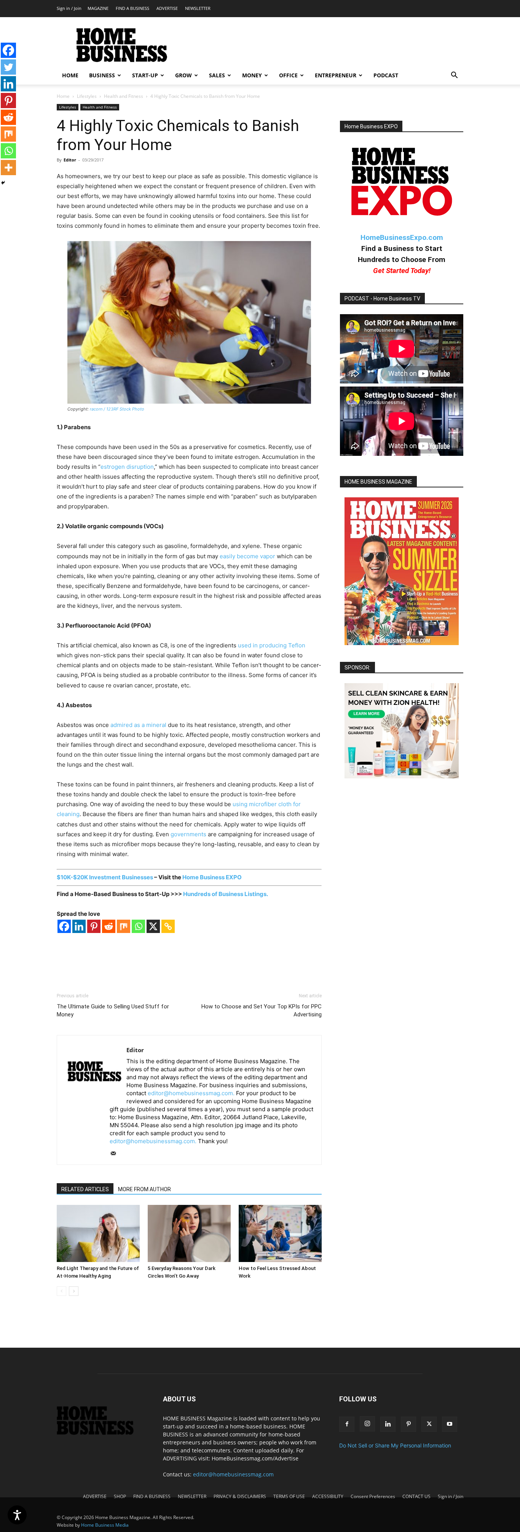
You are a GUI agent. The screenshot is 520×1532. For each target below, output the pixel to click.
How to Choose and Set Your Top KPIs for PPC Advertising (261, 1010)
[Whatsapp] (138, 926)
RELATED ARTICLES (85, 1189)
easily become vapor (247, 556)
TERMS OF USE (289, 1496)
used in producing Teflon (271, 645)
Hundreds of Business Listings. (225, 894)
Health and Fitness (123, 96)
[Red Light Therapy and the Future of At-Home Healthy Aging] (98, 1233)
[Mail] (116, 1153)
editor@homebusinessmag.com (233, 1474)
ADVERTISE (167, 8)
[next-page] (73, 1291)
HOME (70, 75)
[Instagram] (367, 1423)
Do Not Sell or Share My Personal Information (395, 1445)
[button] (454, 76)
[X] (153, 926)
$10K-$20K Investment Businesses (105, 877)
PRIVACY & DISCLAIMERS (240, 1496)
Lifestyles (87, 96)
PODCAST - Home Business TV (382, 299)
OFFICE (288, 75)
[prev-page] (61, 1291)
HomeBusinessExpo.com (401, 237)
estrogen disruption (127, 466)
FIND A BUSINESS (132, 8)
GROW (183, 75)
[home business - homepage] (101, 1433)
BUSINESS (102, 75)
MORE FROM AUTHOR (144, 1189)
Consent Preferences (373, 1496)
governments (188, 834)
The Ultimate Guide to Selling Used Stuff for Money (113, 1010)
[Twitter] (8, 67)
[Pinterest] (93, 926)
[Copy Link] (168, 926)
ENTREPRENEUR (335, 75)
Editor (70, 160)
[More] (8, 167)
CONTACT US (416, 1496)
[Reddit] (108, 926)
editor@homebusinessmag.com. (191, 1093)
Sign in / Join (69, 8)
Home (63, 96)
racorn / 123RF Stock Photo (117, 409)
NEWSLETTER (198, 8)
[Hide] (3, 183)
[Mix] (123, 926)
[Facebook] (64, 926)
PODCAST (385, 75)
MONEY (252, 75)
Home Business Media (105, 1525)
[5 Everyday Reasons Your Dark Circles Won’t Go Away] (189, 1233)
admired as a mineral (138, 724)
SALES (217, 75)
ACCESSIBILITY (327, 1496)
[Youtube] (449, 1424)
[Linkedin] (79, 926)
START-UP (145, 75)
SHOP (120, 1496)
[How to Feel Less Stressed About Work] (280, 1233)
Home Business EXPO (212, 877)
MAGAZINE (98, 8)
